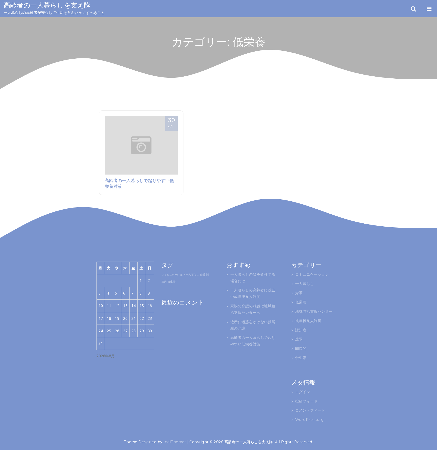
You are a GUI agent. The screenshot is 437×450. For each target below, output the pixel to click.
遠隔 (299, 339)
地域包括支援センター (314, 311)
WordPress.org (309, 420)
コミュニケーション (173, 274)
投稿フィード (306, 401)
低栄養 (300, 302)
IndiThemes (174, 442)
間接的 (300, 348)
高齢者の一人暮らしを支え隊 (47, 5)
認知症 (300, 330)
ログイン (302, 392)
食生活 (171, 281)
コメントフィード (310, 410)
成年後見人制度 (308, 321)
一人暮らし (192, 274)
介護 (202, 274)
